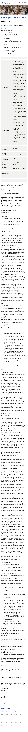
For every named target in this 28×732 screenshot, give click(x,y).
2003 (15, 722)
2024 (11, 711)
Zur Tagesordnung (5, 703)
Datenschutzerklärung (7, 731)
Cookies (26, 731)
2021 (2, 714)
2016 (2, 717)
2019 (11, 714)
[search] (22, 2)
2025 (7, 711)
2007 (20, 719)
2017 (20, 714)
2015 (7, 717)
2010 (6, 719)
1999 (11, 725)
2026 (2, 711)
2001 (2, 725)
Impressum (16, 731)
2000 (7, 725)
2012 (20, 717)
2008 (15, 719)
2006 (2, 722)
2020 (7, 714)
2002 (20, 722)
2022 (20, 711)
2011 (2, 719)
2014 (11, 717)
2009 (11, 719)
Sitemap (21, 731)
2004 (11, 722)
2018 (15, 714)
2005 (7, 722)
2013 (15, 717)
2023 (15, 711)
